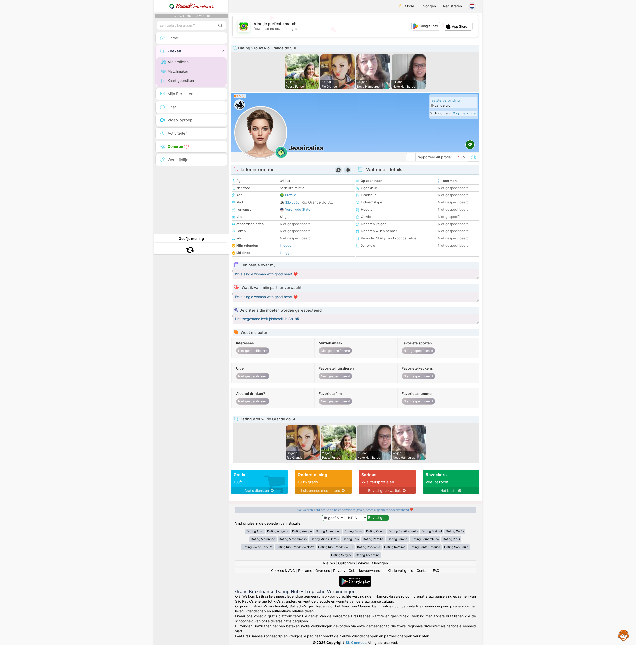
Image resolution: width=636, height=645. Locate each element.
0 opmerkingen (465, 113)
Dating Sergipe (341, 555)
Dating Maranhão (263, 539)
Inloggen (429, 6)
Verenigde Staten (298, 209)
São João (292, 202)
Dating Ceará (375, 531)
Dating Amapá (302, 531)
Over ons (322, 571)
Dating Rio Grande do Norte (295, 547)
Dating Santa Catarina (424, 547)
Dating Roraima (394, 547)
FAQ (436, 571)
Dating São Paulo (456, 547)
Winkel (363, 563)
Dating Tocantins (367, 555)
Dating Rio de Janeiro (257, 547)
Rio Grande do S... (317, 202)
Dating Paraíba (373, 539)
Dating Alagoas (277, 531)
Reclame (305, 571)
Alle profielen (178, 62)
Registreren (452, 6)
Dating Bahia (353, 531)
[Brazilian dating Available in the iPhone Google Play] (355, 578)
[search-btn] (220, 25)
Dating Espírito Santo (403, 531)
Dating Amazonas (328, 531)
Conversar (194, 6)
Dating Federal (432, 531)
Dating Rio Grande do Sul (335, 547)
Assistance (623, 635)
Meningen (380, 563)
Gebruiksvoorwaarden (366, 571)
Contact (423, 571)
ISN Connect (355, 642)
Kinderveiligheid (400, 571)
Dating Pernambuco (425, 539)
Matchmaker (178, 71)
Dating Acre (255, 531)
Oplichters (346, 563)
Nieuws (329, 563)
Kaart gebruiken (181, 80)
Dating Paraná (397, 539)
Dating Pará (351, 539)
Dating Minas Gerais (325, 539)
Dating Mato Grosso (293, 539)
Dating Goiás (455, 531)
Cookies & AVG (283, 571)
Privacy (339, 571)
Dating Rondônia (368, 547)
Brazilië (290, 195)
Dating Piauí (451, 539)
